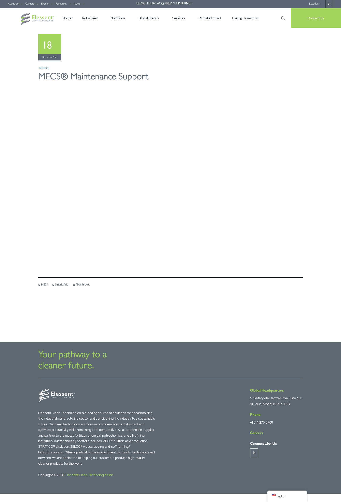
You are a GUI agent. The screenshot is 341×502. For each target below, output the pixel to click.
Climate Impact (210, 18)
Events (44, 4)
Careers (29, 4)
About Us (13, 4)
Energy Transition (245, 18)
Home (67, 18)
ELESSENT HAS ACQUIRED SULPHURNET (164, 3)
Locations (314, 4)
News (77, 4)
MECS (44, 284)
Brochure (44, 68)
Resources (61, 4)
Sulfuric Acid (61, 284)
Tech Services (83, 284)
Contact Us (315, 18)
